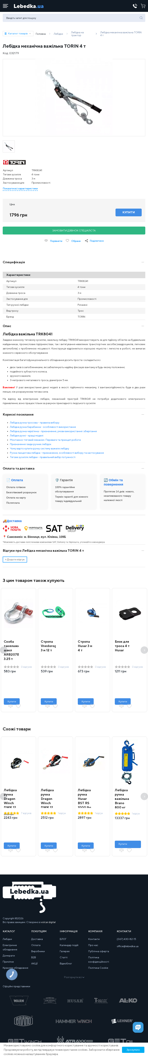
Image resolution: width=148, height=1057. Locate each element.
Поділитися (97, 240)
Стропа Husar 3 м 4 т (85, 646)
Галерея (64, 951)
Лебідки (7, 939)
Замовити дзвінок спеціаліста (74, 230)
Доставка (14, 521)
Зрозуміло (133, 1049)
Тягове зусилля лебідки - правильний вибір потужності (42, 457)
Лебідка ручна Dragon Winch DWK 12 (10, 798)
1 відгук (62, 813)
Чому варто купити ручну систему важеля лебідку (39, 448)
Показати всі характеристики (20, 188)
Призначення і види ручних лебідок (30, 444)
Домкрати (9, 955)
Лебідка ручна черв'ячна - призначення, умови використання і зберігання (53, 431)
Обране (76, 241)
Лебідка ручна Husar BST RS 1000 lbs (84, 798)
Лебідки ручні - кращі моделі (26, 435)
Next (144, 650)
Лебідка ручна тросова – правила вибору (34, 422)
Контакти (94, 939)
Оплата (35, 945)
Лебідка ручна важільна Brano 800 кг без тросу (122, 803)
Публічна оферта (98, 951)
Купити (12, 701)
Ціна (12, 204)
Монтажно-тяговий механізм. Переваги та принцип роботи (45, 439)
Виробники (38, 951)
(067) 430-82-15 (126, 939)
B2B (33, 957)
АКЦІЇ (34, 963)
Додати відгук (15, 559)
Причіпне (8, 961)
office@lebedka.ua (127, 946)
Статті (64, 957)
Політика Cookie (98, 967)
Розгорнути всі (73, 977)
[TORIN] (14, 162)
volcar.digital (48, 922)
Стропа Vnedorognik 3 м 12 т (51, 646)
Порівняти (55, 241)
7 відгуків (26, 813)
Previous (3, 650)
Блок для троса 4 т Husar (122, 646)
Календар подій (69, 945)
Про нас (93, 945)
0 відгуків (26, 666)
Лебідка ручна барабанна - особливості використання (43, 426)
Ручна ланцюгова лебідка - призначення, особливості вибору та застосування (57, 452)
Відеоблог (66, 963)
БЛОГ (63, 939)
